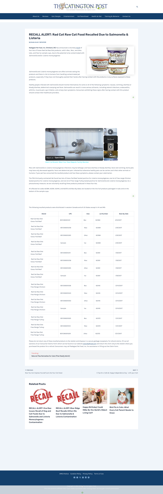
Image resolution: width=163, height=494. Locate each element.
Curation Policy (75, 474)
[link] (48, 131)
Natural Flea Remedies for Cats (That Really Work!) (51, 356)
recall (78, 48)
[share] (99, 130)
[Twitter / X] (80, 477)
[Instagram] (77, 477)
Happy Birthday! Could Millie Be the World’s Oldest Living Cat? (95, 410)
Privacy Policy (88, 474)
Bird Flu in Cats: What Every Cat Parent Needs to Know (122, 410)
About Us (36, 16)
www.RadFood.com (89, 344)
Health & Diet (96, 16)
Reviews (45, 16)
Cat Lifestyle (56, 16)
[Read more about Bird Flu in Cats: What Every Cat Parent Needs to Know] (122, 396)
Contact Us (126, 16)
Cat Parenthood (82, 16)
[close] (82, 487)
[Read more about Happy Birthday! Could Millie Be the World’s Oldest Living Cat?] (95, 396)
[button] (137, 6)
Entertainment (69, 16)
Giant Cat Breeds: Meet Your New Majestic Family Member (74, 131)
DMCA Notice (64, 474)
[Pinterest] (83, 477)
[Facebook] (74, 477)
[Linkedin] (86, 477)
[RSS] (88, 477)
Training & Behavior (112, 16)
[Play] (111, 147)
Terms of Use (99, 474)
